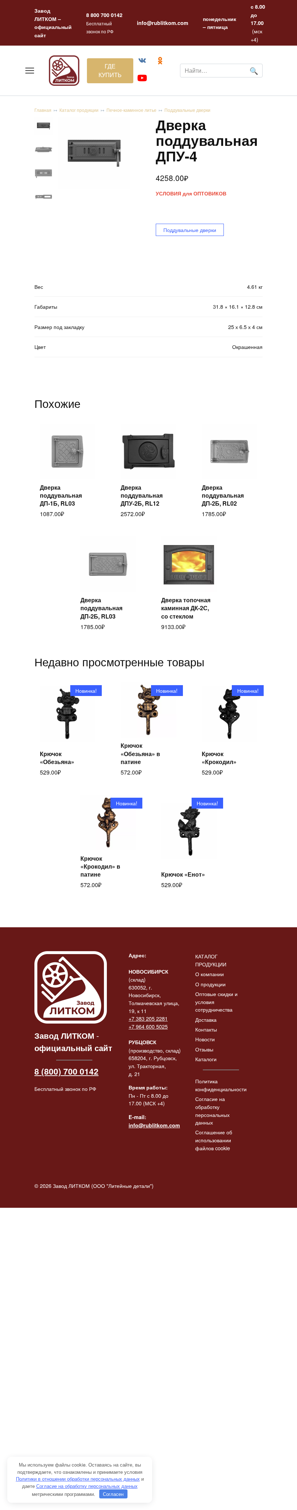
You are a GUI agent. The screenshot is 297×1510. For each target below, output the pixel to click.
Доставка (206, 1019)
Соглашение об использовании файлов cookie (213, 1139)
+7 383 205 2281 (148, 1018)
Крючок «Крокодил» (219, 758)
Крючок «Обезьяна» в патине (140, 753)
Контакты (206, 1029)
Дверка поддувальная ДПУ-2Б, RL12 (142, 495)
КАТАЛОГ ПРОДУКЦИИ (210, 960)
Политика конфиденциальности (221, 1085)
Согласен (113, 1493)
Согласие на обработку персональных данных (212, 1110)
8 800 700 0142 (104, 14)
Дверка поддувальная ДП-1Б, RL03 (61, 495)
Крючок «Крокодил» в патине (100, 866)
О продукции (210, 984)
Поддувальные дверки (187, 110)
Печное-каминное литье (131, 110)
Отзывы (204, 1049)
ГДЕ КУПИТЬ (110, 70)
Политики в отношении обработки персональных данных (78, 1478)
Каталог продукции (79, 110)
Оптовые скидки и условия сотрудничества (216, 1001)
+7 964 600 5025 (148, 1026)
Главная (42, 110)
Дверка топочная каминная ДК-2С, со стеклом (185, 608)
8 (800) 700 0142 (66, 1071)
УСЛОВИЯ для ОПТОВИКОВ (191, 193)
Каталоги (206, 1059)
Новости (205, 1039)
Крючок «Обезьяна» (57, 758)
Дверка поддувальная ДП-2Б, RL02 (223, 495)
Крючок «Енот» (183, 874)
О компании (209, 974)
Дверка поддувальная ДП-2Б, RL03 (101, 608)
